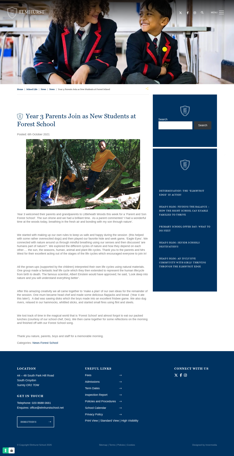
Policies (121, 445)
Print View (91, 420)
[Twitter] (180, 13)
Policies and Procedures (100, 401)
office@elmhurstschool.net (47, 407)
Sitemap (103, 445)
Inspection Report (96, 394)
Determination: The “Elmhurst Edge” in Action (181, 192)
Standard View (109, 420)
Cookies (131, 445)
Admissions (92, 381)
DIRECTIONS (28, 421)
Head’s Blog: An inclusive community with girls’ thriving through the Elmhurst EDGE (182, 262)
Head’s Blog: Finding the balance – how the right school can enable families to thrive (184, 210)
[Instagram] (195, 13)
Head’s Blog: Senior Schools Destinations (179, 244)
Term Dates (92, 388)
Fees (88, 375)
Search (162, 119)
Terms (112, 445)
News (36, 342)
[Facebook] (188, 13)
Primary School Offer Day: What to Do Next (184, 228)
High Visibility (129, 420)
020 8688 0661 (41, 403)
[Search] (202, 12)
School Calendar (95, 407)
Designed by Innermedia (204, 445)
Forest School (49, 342)
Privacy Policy (94, 414)
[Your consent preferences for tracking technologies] (12, 450)
